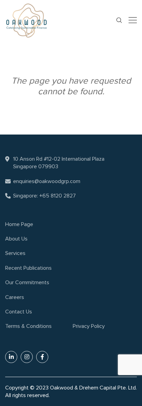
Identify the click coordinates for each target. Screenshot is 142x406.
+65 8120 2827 (57, 195)
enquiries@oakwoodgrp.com (46, 181)
